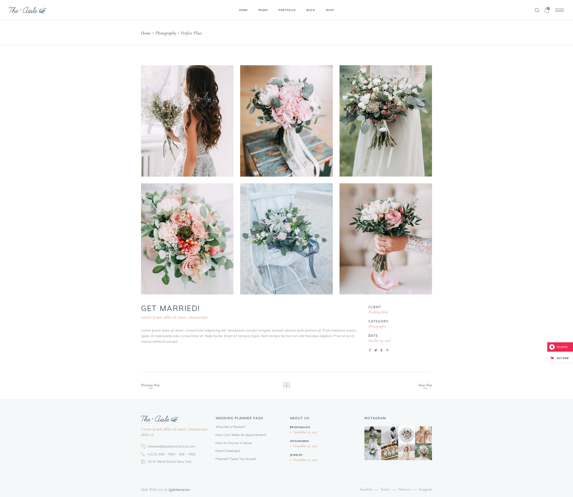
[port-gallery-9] (286, 121)
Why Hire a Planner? (231, 427)
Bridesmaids (300, 427)
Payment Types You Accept (236, 459)
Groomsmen (299, 441)
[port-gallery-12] (286, 239)
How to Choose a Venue (234, 443)
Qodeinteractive (179, 489)
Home (146, 33)
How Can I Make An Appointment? (241, 435)
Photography (165, 33)
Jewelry (296, 455)
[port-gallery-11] (187, 239)
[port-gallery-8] (187, 121)
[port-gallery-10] (386, 121)
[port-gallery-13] (386, 239)
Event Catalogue (228, 451)
